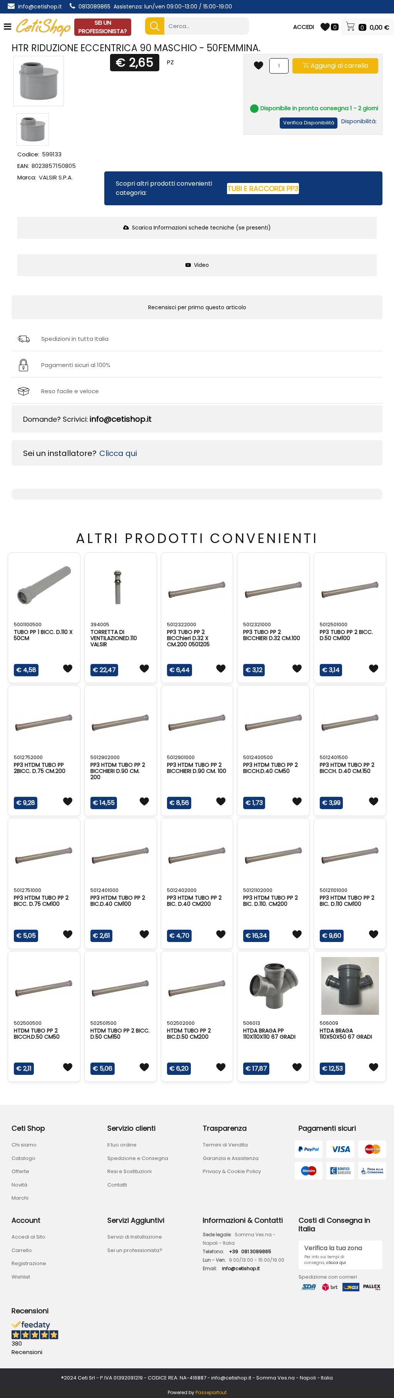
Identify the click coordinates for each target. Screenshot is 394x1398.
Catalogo (23, 1158)
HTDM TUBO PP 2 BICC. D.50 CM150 (120, 1034)
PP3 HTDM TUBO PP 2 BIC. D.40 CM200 (194, 901)
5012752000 (28, 757)
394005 (99, 624)
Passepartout (211, 1392)
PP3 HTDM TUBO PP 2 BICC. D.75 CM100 (41, 901)
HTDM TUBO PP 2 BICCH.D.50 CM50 (37, 1034)
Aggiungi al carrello (338, 65)
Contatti (117, 1184)
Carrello (22, 1250)
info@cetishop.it (40, 6)
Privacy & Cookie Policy (232, 1171)
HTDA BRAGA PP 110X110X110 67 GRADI (269, 1034)
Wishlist (21, 1277)
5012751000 (27, 890)
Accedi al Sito (28, 1236)
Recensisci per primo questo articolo (197, 307)
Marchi (20, 1198)
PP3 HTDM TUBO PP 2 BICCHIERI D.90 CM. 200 (117, 771)
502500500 (28, 1023)
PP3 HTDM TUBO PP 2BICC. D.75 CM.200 (39, 768)
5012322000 (181, 624)
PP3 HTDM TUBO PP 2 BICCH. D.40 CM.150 (347, 768)
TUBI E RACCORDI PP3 (263, 188)
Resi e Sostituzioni (129, 1171)
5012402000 (182, 890)
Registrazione (29, 1263)
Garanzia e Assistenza (231, 1158)
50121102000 (257, 890)
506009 (329, 1023)
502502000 (181, 1023)
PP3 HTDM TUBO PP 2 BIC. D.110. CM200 (270, 901)
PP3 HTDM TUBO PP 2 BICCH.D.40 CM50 (270, 768)
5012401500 (334, 757)
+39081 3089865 (250, 1251)
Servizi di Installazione (134, 1236)
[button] (154, 26)
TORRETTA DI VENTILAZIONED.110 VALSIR (113, 638)
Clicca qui (118, 453)
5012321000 (257, 624)
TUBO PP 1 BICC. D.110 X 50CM (43, 635)
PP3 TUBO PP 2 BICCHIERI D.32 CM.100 (271, 635)
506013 (251, 1023)
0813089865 (94, 6)
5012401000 (104, 890)
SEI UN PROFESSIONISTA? (102, 26)
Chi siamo (24, 1144)
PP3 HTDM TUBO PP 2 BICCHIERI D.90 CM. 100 (196, 768)
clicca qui (336, 1263)
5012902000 (105, 757)
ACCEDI (303, 27)
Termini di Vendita (225, 1144)
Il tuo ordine (122, 1144)
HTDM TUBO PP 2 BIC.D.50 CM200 (189, 1034)
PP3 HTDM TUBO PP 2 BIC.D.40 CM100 (117, 901)
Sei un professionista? (134, 1250)
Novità (19, 1184)
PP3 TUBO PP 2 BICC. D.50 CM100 (346, 635)
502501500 (103, 1023)
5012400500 (258, 757)
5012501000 (333, 624)
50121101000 (333, 890)
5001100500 (28, 624)
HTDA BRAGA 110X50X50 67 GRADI (346, 1034)
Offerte (20, 1171)
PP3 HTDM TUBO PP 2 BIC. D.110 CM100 (347, 901)
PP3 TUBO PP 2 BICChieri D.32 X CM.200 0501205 (188, 638)
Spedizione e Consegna (137, 1158)
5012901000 (181, 757)
